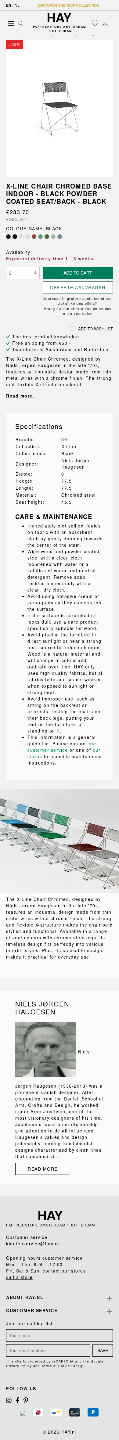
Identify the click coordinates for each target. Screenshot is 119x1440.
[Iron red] (34, 236)
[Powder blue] (59, 236)
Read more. (20, 396)
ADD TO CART (77, 273)
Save (102, 1350)
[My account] (105, 23)
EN (8, 5)
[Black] (15, 236)
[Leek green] (40, 236)
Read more (43, 1169)
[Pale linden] (53, 236)
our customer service (62, 746)
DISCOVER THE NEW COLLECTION (68, 5)
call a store (19, 1277)
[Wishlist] (95, 23)
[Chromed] (27, 236)
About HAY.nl (24, 1297)
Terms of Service (56, 1366)
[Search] (21, 23)
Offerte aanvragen (78, 287)
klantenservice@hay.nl (32, 1243)
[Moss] (47, 236)
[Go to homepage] (59, 17)
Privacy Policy (19, 1366)
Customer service (31, 1310)
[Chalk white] (21, 236)
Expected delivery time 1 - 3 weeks (49, 258)
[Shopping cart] (111, 23)
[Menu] (11, 23)
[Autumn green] (8, 236)
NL (17, 5)
